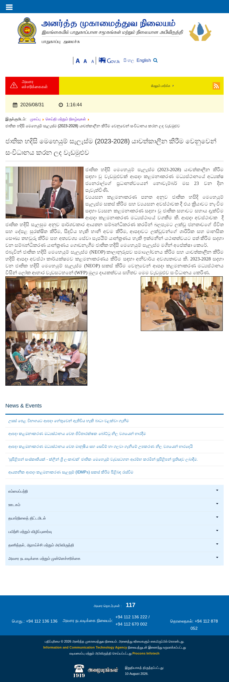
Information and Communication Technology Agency (85, 647)
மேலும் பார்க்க (160, 86)
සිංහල (129, 60)
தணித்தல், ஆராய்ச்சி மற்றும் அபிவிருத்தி (41, 545)
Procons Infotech (146, 653)
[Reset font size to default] (85, 60)
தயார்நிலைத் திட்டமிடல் (27, 518)
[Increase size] (78, 60)
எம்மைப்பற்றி (18, 491)
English (144, 60)
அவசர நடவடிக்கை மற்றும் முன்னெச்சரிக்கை (44, 559)
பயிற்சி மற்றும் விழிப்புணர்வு (30, 532)
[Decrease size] (93, 60)
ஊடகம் (14, 505)
